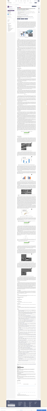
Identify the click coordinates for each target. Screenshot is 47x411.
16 (28, 44)
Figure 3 (18, 172)
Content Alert (38, 399)
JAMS (29, 406)
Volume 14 (12, 4)
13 (23, 44)
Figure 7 (24, 264)
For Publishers (25, 405)
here (25, 394)
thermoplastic (31, 27)
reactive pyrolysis (24, 27)
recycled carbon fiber (21, 27)
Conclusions (9, 26)
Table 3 (26, 240)
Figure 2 (30, 168)
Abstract (8, 24)
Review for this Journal (11, 9)
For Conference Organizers (26, 406)
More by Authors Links (9, 17)
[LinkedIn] (19, 367)
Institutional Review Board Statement (10, 28)
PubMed (19, 350)
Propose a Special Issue (11, 10)
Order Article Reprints (34, 6)
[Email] (17, 367)
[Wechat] (21, 367)
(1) (35, 94)
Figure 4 (22, 185)
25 (28, 168)
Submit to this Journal (11, 8)
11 (22, 44)
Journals (8, 4)
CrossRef (30, 313)
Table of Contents (9, 23)
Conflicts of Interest (9, 30)
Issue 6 (13, 4)
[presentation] (25, 94)
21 (33, 56)
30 (32, 202)
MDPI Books (30, 403)
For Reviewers (25, 403)
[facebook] (20, 367)
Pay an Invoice (19, 403)
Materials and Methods (9, 25)
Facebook (35, 403)
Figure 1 (21, 153)
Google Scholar (27, 313)
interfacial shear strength (28, 27)
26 (24, 182)
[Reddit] (22, 367)
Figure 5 (20, 205)
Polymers (10, 4)
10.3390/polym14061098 (17, 4)
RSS (36, 399)
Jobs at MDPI (19, 405)
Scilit (31, 313)
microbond (34, 27)
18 (29, 44)
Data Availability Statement (10, 29)
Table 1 (20, 126)
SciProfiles (30, 405)
